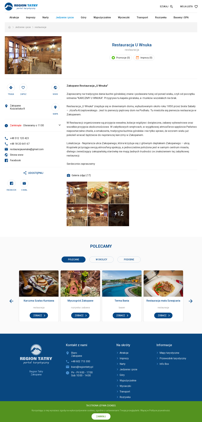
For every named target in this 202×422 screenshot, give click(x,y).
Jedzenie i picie (65, 17)
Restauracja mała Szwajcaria (163, 300)
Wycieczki (124, 17)
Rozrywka (160, 17)
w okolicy (101, 259)
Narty (45, 17)
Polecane (73, 259)
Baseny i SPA (181, 17)
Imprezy (30, 17)
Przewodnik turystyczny (173, 358)
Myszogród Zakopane (80, 300)
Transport (142, 17)
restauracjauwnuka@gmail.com (27, 149)
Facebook (15, 160)
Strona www (16, 154)
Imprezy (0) (146, 57)
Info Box (164, 363)
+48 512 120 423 (19, 138)
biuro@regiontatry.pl (82, 366)
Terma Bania (122, 300)
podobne (129, 259)
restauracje (40, 27)
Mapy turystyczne (169, 352)
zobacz (37, 315)
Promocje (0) (123, 57)
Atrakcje (14, 17)
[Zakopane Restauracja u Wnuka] (33, 55)
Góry (83, 17)
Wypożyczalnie (102, 17)
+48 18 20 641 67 (20, 143)
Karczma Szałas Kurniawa (39, 300)
